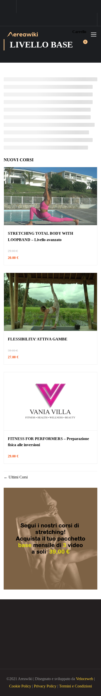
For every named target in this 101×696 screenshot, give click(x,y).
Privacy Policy (45, 686)
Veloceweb (85, 679)
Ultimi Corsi (18, 477)
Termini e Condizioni (75, 686)
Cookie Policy (20, 686)
